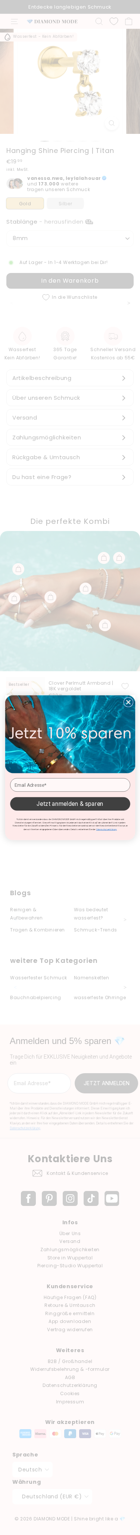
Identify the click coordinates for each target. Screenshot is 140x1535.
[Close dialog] (128, 702)
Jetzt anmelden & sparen (70, 803)
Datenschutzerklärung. (106, 829)
